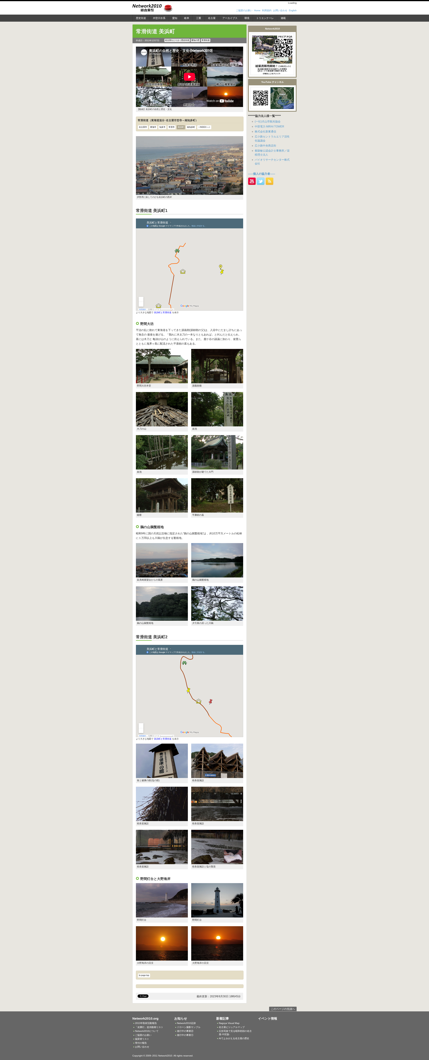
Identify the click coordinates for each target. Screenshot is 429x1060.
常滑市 (172, 127)
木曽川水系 (159, 18)
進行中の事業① (185, 1035)
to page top (144, 975)
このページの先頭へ (283, 1009)
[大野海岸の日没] (162, 958)
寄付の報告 (141, 1043)
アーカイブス (229, 18)
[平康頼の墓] (217, 510)
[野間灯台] (162, 915)
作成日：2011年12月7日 (147, 40)
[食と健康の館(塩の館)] (162, 775)
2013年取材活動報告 (146, 1023)
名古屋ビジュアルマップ (232, 1027)
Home (257, 10)
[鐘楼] (162, 510)
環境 (246, 18)
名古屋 (212, 18)
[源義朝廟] (217, 381)
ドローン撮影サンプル (188, 1027)
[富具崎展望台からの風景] (162, 575)
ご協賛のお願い (244, 10)
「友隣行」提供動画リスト (149, 1027)
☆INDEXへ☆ (204, 127)
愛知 (174, 18)
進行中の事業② (185, 1031)
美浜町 (181, 127)
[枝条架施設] (217, 775)
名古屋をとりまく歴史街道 (177, 40)
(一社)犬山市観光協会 (268, 121)
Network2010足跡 (186, 1023)
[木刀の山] (162, 424)
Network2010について (147, 1031)
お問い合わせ (280, 10)
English (293, 10)
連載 (283, 18)
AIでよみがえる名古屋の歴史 (234, 1038)
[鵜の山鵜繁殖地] (217, 575)
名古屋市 (143, 127)
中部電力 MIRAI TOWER (269, 126)
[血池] (217, 424)
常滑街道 (206, 40)
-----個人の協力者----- (261, 173)
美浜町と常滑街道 (162, 312)
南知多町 (191, 127)
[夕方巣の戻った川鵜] (217, 618)
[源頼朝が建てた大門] (217, 467)
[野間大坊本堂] (162, 381)
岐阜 (186, 18)
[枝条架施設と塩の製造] (217, 862)
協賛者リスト (142, 1039)
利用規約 (266, 10)
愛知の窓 (195, 40)
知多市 (162, 127)
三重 (198, 18)
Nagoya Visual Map (229, 1023)
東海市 (153, 127)
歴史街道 (141, 18)
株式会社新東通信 (265, 131)
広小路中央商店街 (265, 145)
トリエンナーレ (265, 18)
